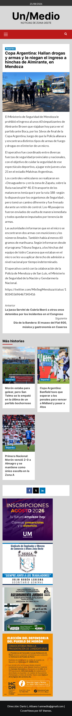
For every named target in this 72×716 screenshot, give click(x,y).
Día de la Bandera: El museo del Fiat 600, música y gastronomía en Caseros (40, 323)
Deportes (10, 48)
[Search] (66, 34)
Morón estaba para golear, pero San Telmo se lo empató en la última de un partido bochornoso (18, 395)
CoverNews (27, 710)
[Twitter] (36, 490)
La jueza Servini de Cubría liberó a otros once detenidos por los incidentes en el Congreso (34, 310)
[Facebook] (29, 490)
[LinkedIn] (42, 490)
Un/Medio (36, 16)
